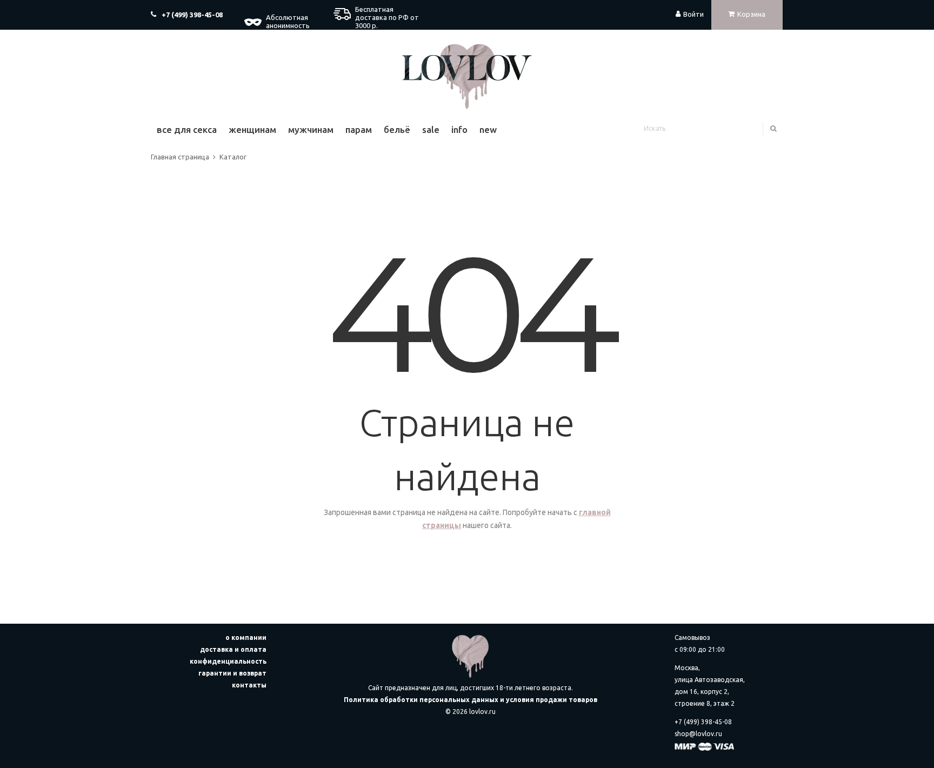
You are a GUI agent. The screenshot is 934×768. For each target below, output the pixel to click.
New (488, 129)
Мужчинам (310, 129)
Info (459, 129)
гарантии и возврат (232, 673)
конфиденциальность (228, 661)
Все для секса (187, 129)
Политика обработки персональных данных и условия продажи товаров (470, 699)
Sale (430, 129)
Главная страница (180, 157)
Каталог (232, 157)
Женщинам (252, 129)
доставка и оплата (233, 649)
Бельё (397, 129)
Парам (358, 129)
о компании (245, 637)
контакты (249, 685)
